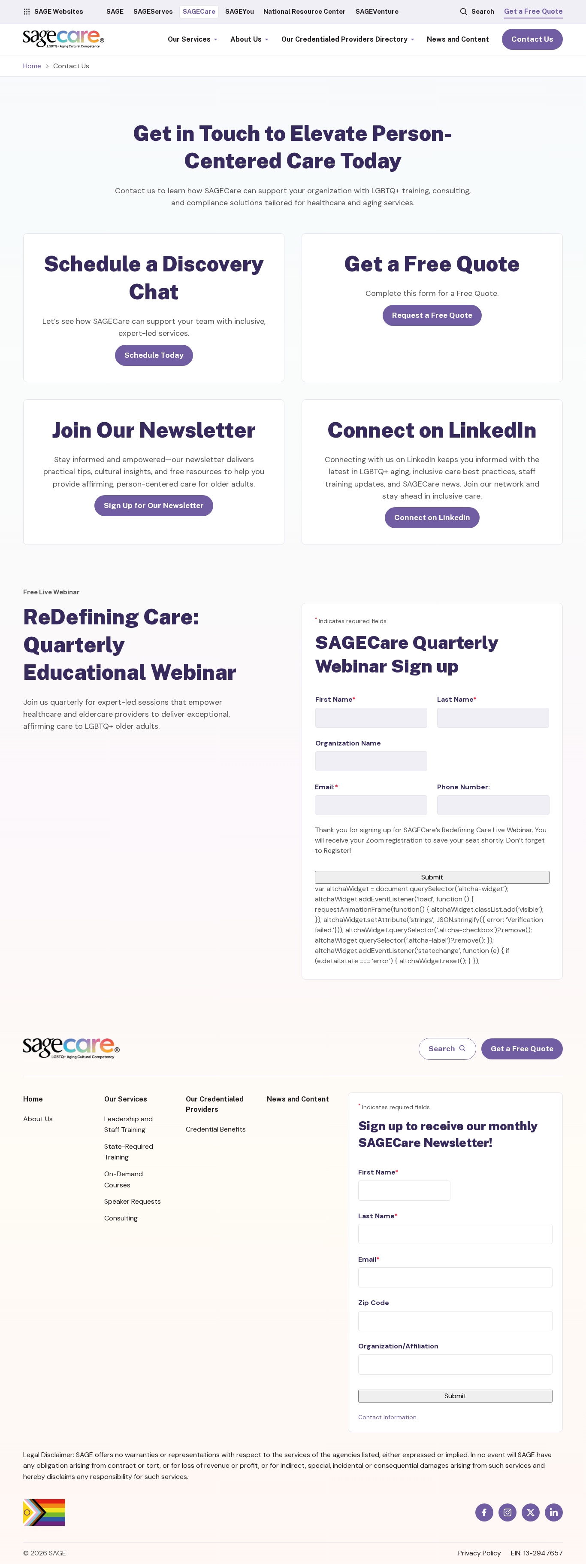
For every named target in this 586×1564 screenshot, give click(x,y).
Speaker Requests (132, 1201)
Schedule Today (154, 354)
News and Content (298, 1099)
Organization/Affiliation (398, 1346)
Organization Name (348, 743)
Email (367, 1259)
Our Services (125, 1099)
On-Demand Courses (123, 1179)
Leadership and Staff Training (128, 1124)
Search (482, 11)
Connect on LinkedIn (432, 517)
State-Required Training (128, 1152)
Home (32, 65)
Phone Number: (463, 786)
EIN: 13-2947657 (537, 1553)
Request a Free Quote (432, 314)
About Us (38, 1118)
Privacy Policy (479, 1553)
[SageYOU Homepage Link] (63, 39)
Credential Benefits (216, 1129)
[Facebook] (484, 1512)
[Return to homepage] (71, 1048)
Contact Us (532, 38)
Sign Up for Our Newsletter (154, 505)
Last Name (455, 699)
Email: (325, 786)
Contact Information (387, 1417)
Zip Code (373, 1302)
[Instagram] (507, 1512)
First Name (333, 699)
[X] (531, 1512)
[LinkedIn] (554, 1512)
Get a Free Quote (533, 11)
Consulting (121, 1218)
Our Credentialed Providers (215, 1104)
